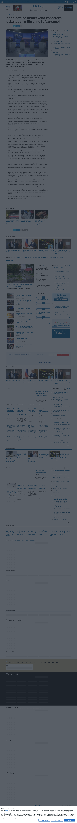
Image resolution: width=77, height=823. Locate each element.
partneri (6, 810)
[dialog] (38, 814)
